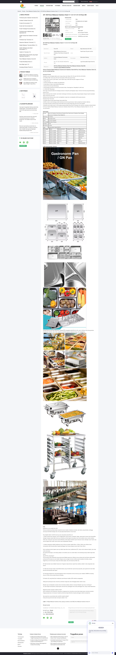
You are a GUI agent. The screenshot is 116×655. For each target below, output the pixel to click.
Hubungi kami (76, 5)
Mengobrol (68, 38)
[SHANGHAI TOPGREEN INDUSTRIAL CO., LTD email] (21, 142)
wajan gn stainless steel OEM (68, 601)
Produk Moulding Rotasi (25, 61)
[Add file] (89, 652)
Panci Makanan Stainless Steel (33, 11)
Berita (83, 5)
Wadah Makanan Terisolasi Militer (27, 45)
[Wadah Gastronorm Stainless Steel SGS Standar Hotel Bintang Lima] (21, 79)
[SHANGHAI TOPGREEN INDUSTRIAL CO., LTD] (23, 6)
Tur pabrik (57, 5)
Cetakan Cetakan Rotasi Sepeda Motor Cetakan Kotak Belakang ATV (39, 640)
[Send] (113, 652)
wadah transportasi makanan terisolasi (28, 35)
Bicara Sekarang (84, 1)
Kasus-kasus (90, 5)
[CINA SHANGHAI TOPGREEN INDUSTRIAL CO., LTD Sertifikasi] (23, 95)
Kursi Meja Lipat (23, 64)
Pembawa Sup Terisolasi (25, 39)
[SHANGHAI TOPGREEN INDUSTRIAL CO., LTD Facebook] (21, 1)
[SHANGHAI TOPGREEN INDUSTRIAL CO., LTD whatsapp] (24, 142)
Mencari (76, 1)
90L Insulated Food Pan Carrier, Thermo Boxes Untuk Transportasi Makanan (59, 637)
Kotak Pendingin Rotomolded (26, 28)
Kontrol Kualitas (66, 5)
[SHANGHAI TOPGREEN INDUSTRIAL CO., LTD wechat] (28, 142)
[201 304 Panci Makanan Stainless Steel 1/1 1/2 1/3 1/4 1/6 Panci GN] (21, 75)
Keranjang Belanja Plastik (25, 67)
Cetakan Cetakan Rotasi (25, 20)
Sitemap (19, 646)
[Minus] (112, 623)
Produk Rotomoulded (24, 23)
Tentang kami (49, 5)
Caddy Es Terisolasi (24, 52)
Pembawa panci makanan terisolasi (27, 17)
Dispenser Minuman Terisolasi (26, 42)
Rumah (36, 5)
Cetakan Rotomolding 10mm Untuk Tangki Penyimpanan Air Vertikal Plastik (39, 637)
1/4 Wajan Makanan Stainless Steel (53, 601)
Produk (42, 5)
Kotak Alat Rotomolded (25, 26)
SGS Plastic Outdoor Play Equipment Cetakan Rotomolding (38, 644)
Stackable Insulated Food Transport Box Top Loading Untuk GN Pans (59, 640)
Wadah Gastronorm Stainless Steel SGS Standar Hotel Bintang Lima (31, 80)
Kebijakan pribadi (27, 653)
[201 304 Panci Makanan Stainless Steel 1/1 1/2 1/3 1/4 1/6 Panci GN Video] (52, 25)
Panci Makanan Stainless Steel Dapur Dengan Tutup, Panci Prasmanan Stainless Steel (30, 84)
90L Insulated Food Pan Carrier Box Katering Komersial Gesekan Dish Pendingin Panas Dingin (58, 644)
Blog (97, 5)
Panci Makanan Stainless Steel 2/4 (82, 601)
